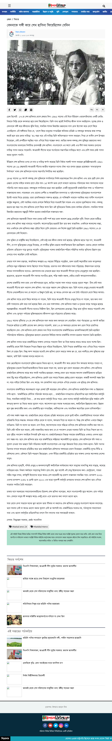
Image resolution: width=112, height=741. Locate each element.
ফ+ (92, 109)
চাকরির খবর (85, 12)
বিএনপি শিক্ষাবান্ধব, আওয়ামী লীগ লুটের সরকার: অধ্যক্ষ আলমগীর (49, 566)
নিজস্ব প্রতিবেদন (20, 32)
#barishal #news (41, 527)
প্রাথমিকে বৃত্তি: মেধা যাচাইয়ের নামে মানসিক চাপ (43, 663)
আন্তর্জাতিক (36, 12)
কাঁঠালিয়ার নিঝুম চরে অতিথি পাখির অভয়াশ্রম (41, 603)
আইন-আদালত (24, 12)
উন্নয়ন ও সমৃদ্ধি (48, 12)
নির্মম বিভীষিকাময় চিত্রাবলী (34, 675)
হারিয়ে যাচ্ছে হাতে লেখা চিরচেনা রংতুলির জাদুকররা (44, 578)
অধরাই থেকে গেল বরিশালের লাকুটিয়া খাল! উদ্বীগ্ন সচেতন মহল (48, 591)
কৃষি (58, 12)
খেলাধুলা (65, 12)
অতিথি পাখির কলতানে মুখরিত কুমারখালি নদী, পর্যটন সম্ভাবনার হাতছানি (52, 637)
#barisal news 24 (19, 527)
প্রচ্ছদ (9, 19)
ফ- (97, 109)
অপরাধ (4, 12)
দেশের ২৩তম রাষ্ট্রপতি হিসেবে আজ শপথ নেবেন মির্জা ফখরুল (85, 738)
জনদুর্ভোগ (96, 12)
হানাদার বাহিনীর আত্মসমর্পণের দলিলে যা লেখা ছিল (43, 616)
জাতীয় (105, 12)
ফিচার (16, 19)
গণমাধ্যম (75, 12)
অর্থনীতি (13, 12)
